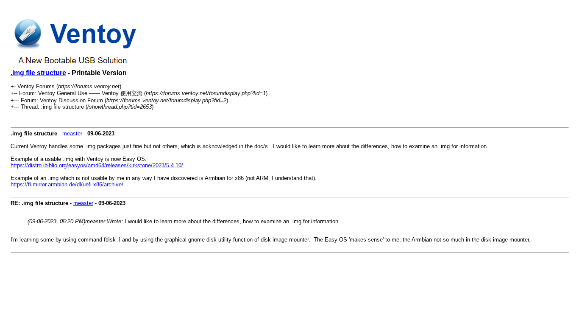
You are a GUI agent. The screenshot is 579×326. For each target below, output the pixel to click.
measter (72, 133)
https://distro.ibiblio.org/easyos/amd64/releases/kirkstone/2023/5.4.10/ (97, 165)
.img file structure (38, 72)
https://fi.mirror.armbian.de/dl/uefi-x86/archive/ (67, 184)
